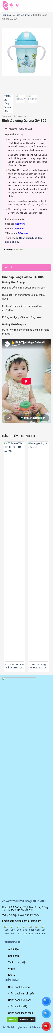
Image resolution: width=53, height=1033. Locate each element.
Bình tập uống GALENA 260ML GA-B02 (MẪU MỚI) (38, 666)
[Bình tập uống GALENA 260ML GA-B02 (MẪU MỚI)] (38, 551)
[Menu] (48, 6)
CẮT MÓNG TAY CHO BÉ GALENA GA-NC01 (14, 666)
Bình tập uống (23, 15)
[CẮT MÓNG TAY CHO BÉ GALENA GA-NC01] (14, 551)
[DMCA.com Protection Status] (21, 1019)
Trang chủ (7, 15)
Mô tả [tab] (8, 267)
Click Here (19, 224)
